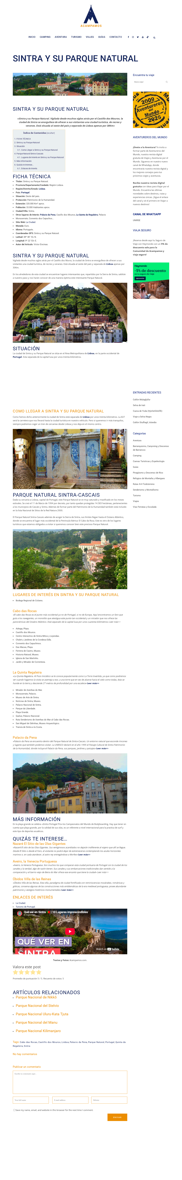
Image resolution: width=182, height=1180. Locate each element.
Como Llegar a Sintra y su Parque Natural (37, 150)
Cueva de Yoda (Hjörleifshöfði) (147, 411)
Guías (135, 467)
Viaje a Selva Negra (142, 416)
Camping (137, 455)
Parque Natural (96, 1042)
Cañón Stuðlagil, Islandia (144, 422)
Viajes (136, 501)
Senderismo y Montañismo (146, 490)
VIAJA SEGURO (142, 230)
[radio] (15, 973)
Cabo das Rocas (28, 1042)
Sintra (27, 1046)
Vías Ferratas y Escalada (144, 507)
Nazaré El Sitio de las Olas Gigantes (39, 844)
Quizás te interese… (23, 165)
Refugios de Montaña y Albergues (149, 478)
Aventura (137, 440)
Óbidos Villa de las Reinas (32, 879)
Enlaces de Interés (27, 168)
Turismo (137, 495)
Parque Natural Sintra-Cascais (28, 153)
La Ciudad (30, 222)
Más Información (23, 161)
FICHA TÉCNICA (22, 139)
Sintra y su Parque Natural (27, 142)
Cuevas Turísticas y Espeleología (148, 461)
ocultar (50, 133)
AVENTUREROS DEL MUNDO (150, 137)
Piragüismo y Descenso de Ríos (148, 472)
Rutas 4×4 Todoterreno (144, 484)
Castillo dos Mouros (49, 1042)
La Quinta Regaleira (27, 672)
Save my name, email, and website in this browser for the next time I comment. (54, 1110)
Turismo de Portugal (25, 907)
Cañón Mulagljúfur (141, 399)
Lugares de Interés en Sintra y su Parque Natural (40, 157)
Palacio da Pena (25, 737)
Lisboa (65, 1042)
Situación (19, 146)
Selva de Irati (139, 405)
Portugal (109, 1042)
